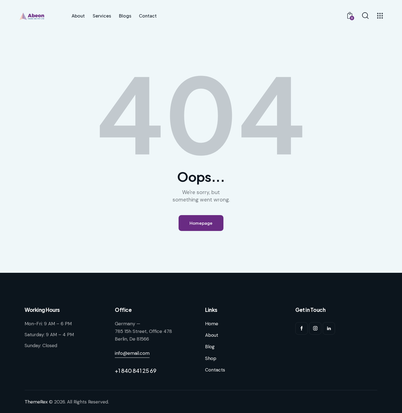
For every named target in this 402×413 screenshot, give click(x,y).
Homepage (201, 222)
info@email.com (132, 353)
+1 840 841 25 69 (135, 370)
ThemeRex (36, 402)
